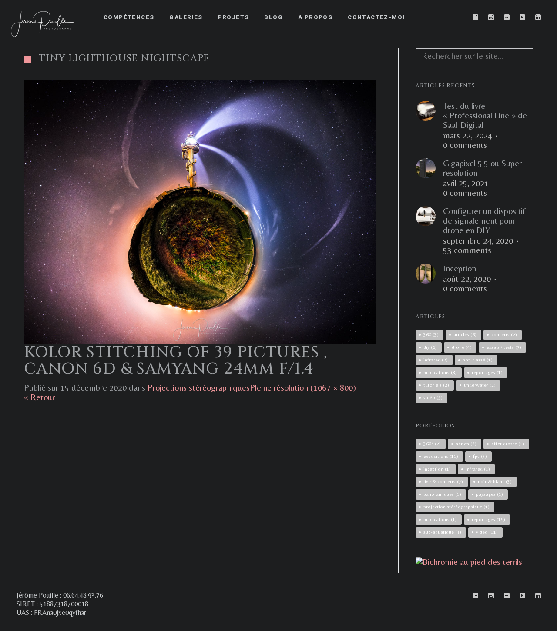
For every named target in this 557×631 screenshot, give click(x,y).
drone (462, 347)
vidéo (433, 397)
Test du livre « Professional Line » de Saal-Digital (485, 115)
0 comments (465, 145)
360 (431, 334)
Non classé (478, 359)
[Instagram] (491, 17)
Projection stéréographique (456, 506)
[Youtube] (522, 17)
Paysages (489, 494)
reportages (487, 372)
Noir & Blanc (495, 481)
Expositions (440, 456)
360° (432, 443)
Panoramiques (442, 494)
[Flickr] (507, 17)
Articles (464, 334)
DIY (430, 347)
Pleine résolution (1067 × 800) (303, 387)
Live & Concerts (443, 481)
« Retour (39, 397)
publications (440, 372)
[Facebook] (475, 17)
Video (487, 531)
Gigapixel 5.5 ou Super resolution (482, 167)
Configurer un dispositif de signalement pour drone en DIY (484, 220)
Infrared (478, 468)
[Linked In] (538, 17)
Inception (459, 268)
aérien (466, 443)
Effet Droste (507, 443)
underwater (480, 384)
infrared (435, 359)
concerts (504, 334)
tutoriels (436, 384)
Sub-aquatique (442, 531)
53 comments (467, 250)
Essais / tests (504, 347)
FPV (480, 456)
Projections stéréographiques (199, 387)
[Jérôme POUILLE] (469, 562)
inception (437, 468)
